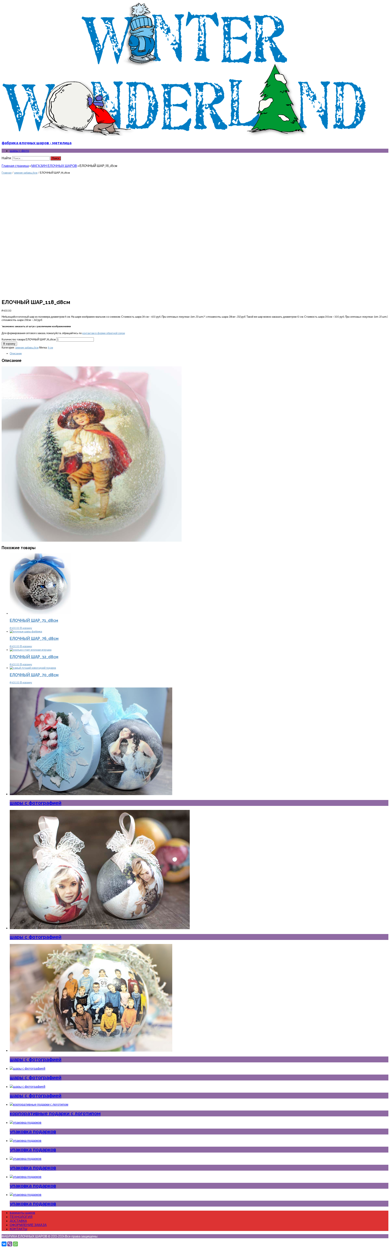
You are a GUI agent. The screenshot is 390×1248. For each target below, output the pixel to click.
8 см (50, 347)
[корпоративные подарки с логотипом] (39, 1104)
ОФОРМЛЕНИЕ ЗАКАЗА (28, 1225)
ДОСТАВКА (18, 1221)
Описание (16, 353)
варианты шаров (22, 1213)
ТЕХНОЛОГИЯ (21, 1217)
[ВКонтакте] (4, 1244)
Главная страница (15, 166)
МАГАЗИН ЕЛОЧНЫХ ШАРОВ (54, 166)
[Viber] (9, 1244)
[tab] (199, 353)
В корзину (9, 343)
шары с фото (19, 151)
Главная (7, 172)
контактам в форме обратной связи (103, 333)
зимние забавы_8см (25, 172)
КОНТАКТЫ (18, 1229)
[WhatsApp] (15, 1244)
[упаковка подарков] (25, 1122)
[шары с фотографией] (91, 794)
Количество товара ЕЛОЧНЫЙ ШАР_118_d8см (29, 339)
